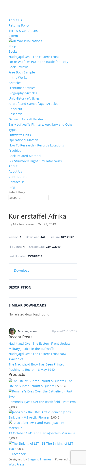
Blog (12, 187)
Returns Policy (19, 25)
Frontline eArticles (22, 88)
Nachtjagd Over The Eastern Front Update (40, 343)
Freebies (15, 150)
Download (22, 270)
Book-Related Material (25, 156)
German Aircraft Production (29, 119)
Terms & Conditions (23, 31)
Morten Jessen (23, 224)
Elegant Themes (39, 459)
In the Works (18, 77)
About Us (15, 20)
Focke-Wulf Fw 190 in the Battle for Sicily (38, 62)
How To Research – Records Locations (36, 145)
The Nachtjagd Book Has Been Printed (37, 364)
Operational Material (24, 140)
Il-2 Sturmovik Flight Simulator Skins (35, 161)
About (13, 166)
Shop (12, 46)
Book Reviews (18, 67)
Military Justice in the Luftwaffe (31, 349)
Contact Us (16, 182)
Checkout (15, 109)
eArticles (15, 83)
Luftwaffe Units (20, 135)
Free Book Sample (22, 72)
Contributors (18, 177)
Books (13, 51)
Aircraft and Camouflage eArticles (33, 104)
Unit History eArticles (24, 98)
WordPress (16, 464)
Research (15, 114)
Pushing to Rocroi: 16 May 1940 (32, 369)
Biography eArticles (23, 93)
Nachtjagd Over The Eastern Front (34, 57)
